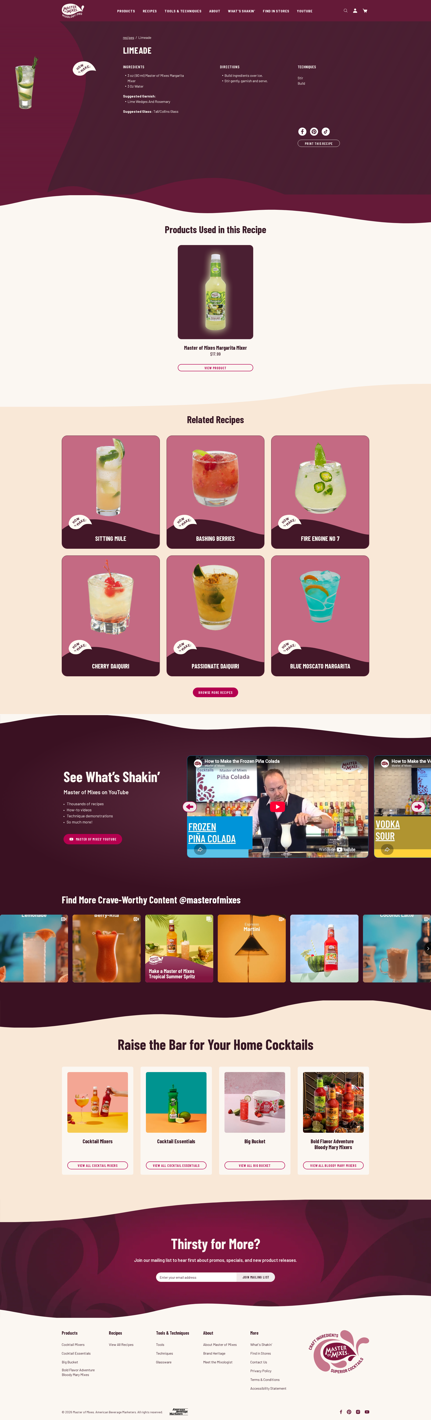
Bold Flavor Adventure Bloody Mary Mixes (78, 1372)
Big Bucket (70, 1362)
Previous (190, 806)
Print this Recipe (319, 143)
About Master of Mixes (220, 1344)
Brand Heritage (214, 1353)
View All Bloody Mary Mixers (333, 1165)
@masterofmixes (210, 899)
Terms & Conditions (265, 1379)
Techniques (307, 66)
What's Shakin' (261, 1344)
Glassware (164, 1362)
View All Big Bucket (255, 1165)
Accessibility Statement (268, 1388)
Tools (160, 1344)
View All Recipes (121, 1344)
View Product (216, 368)
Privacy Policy (260, 1371)
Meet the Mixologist (218, 1362)
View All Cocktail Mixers (98, 1165)
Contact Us (258, 1362)
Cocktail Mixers (73, 1344)
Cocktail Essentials (76, 1353)
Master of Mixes (73, 11)
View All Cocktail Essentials (176, 1165)
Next (418, 806)
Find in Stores (260, 1353)
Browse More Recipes (215, 692)
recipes (128, 37)
